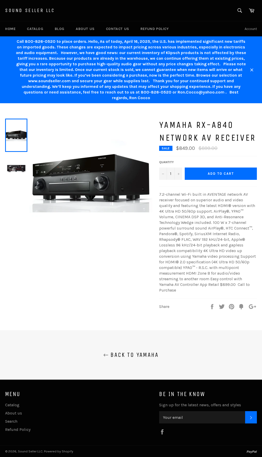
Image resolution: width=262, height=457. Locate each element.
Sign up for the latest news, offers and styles (200, 404)
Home (10, 29)
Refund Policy (154, 29)
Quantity (166, 162)
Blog (59, 29)
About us (85, 29)
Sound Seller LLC (30, 10)
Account (251, 29)
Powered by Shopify (58, 451)
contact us (117, 29)
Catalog (35, 29)
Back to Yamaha (133, 354)
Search (11, 421)
